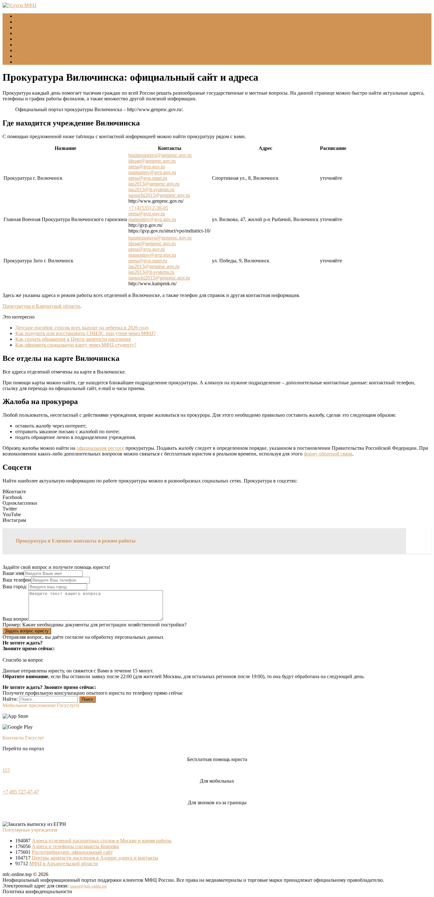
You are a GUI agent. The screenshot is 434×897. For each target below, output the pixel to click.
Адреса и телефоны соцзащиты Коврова (75, 846)
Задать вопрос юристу (27, 631)
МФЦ (21, 21)
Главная (23, 16)
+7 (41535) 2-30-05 (148, 208)
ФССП (22, 39)
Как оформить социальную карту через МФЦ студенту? (75, 344)
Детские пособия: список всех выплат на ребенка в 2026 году (82, 327)
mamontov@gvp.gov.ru (152, 172)
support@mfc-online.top (88, 886)
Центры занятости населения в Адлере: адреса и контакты (95, 857)
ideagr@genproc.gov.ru (152, 161)
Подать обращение (35, 50)
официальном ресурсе (100, 448)
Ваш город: (15, 586)
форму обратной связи (328, 453)
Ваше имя (13, 573)
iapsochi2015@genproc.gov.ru (159, 195)
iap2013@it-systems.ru (151, 189)
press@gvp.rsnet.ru (147, 178)
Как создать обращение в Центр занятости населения (73, 339)
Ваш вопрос (16, 619)
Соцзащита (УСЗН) (36, 27)
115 (6, 770)
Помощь (24, 61)
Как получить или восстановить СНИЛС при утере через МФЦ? (85, 333)
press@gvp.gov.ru (146, 166)
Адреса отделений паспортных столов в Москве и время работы (102, 840)
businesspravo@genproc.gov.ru (160, 155)
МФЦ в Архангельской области (63, 863)
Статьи (23, 56)
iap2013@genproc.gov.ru (154, 183)
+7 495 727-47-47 (21, 791)
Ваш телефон (17, 580)
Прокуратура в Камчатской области (41, 306)
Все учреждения (33, 44)
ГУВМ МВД (28, 33)
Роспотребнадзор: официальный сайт (72, 852)
